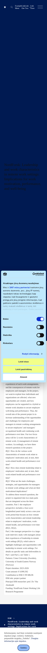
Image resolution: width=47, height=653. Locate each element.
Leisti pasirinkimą (24, 369)
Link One (23, 7)
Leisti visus (23, 362)
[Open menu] (40, 7)
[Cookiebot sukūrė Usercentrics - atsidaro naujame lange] (33, 274)
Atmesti (23, 377)
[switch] (40, 327)
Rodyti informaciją (30, 354)
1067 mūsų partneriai (19, 287)
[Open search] (12, 7)
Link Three (32, 7)
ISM (9, 618)
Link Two (27, 7)
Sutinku (23, 648)
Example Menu (18, 7)
